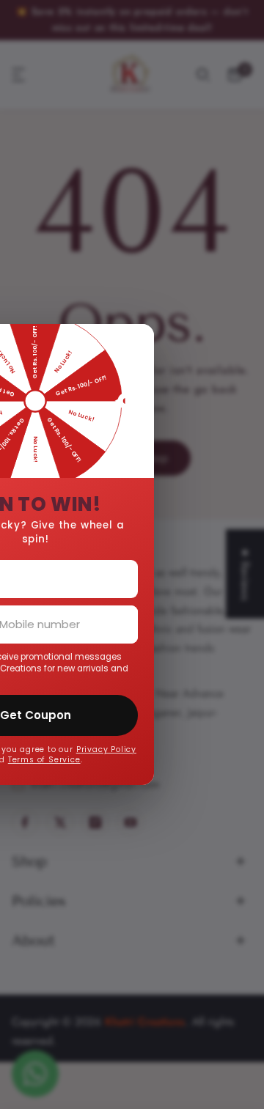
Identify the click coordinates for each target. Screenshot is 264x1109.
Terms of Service (89, 759)
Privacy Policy (151, 749)
